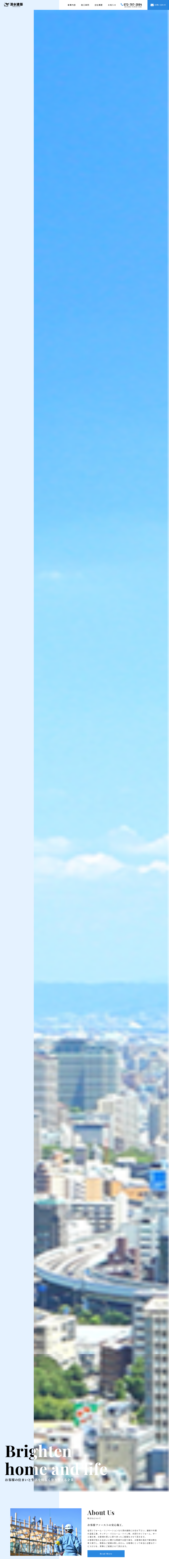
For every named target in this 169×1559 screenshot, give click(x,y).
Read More (106, 1553)
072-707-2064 (133, 5)
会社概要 (99, 5)
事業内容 (72, 5)
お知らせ (112, 5)
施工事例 (85, 5)
